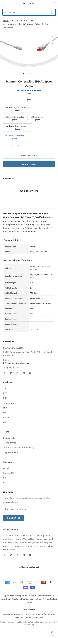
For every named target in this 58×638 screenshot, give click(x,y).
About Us (7, 468)
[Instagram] (17, 372)
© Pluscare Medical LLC (29, 567)
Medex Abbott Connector (17, 127)
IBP (12, 20)
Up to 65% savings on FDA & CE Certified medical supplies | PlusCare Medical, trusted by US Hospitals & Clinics (29, 599)
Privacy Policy (9, 437)
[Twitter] (11, 372)
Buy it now (29, 164)
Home (5, 20)
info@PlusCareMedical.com (16, 363)
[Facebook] (4, 372)
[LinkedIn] (30, 372)
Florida (28, 617)
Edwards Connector (14, 118)
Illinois (35, 617)
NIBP (5, 407)
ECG (5, 393)
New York (19, 617)
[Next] (39, 73)
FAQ (5, 482)
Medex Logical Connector (17, 108)
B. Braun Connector (14, 137)
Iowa (41, 617)
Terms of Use (9, 442)
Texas (52, 614)
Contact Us (8, 472)
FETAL (6, 417)
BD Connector (37, 118)
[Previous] (18, 73)
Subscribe (14, 518)
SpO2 (5, 388)
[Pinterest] (24, 372)
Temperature (9, 402)
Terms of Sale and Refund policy (18, 447)
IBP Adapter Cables (25, 20)
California (45, 614)
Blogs (5, 477)
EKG (5, 398)
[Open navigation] (3, 3)
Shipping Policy (10, 452)
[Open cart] (54, 3)
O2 (4, 422)
